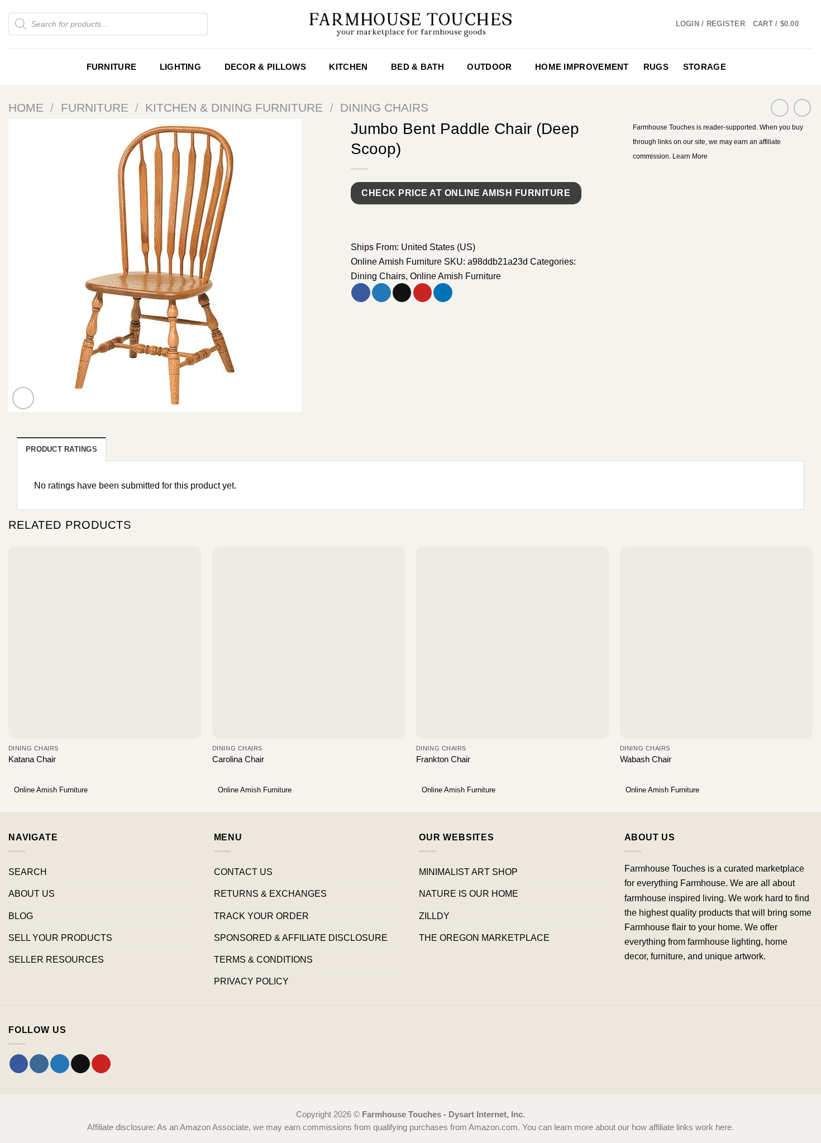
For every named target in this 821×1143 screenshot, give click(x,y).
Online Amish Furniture (396, 261)
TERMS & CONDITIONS (263, 959)
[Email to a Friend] (402, 292)
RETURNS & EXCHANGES (270, 893)
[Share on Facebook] (360, 292)
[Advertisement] (723, 246)
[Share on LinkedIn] (442, 292)
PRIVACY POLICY (251, 981)
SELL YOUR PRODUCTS (60, 937)
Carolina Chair (238, 759)
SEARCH (27, 872)
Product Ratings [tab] (61, 449)
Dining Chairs (384, 107)
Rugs (656, 67)
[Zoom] (23, 398)
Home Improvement (582, 67)
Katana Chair (32, 759)
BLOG (20, 916)
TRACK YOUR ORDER (261, 916)
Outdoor (489, 67)
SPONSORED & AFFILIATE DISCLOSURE (301, 937)
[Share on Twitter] (381, 292)
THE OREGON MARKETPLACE (484, 937)
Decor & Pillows (265, 67)
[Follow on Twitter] (59, 1063)
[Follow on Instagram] (39, 1063)
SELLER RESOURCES (56, 959)
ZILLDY (434, 916)
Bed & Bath (417, 67)
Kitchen (348, 67)
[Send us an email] (80, 1063)
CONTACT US (243, 872)
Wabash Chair (645, 759)
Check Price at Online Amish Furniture (465, 193)
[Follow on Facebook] (18, 1063)
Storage (704, 67)
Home (26, 107)
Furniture (112, 67)
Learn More (690, 156)
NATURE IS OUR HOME (468, 893)
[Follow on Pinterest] (101, 1063)
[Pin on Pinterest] (422, 292)
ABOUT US (31, 893)
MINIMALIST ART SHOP (468, 872)
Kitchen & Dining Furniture (234, 107)
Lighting (180, 67)
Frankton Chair (443, 759)
